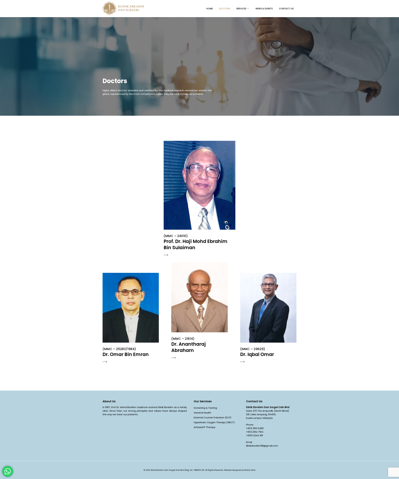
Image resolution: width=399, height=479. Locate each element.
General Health (202, 412)
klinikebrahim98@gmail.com (262, 445)
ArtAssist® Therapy (204, 427)
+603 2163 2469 (255, 428)
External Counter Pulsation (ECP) (212, 417)
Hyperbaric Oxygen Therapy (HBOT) (214, 422)
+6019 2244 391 (254, 435)
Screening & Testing (205, 407)
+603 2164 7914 (254, 431)
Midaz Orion (250, 470)
